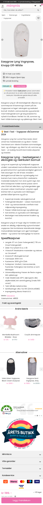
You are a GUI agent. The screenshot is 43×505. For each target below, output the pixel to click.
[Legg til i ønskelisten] (38, 18)
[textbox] (19, 10)
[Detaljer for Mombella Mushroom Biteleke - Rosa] (11, 323)
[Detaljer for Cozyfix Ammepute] (32, 323)
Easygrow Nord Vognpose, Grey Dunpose (32, 379)
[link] (21, 409)
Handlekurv (40, 5)
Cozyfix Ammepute (32, 335)
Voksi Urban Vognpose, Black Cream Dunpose (11, 379)
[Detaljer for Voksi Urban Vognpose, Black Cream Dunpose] (11, 367)
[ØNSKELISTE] (35, 5)
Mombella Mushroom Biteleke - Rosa (10, 336)
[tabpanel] (21, 40)
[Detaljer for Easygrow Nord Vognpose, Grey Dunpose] (32, 367)
